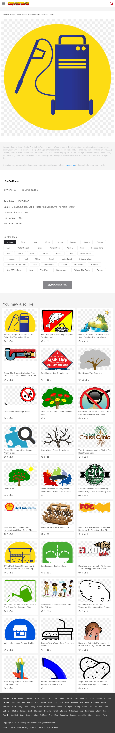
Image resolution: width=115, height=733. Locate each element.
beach (51, 259)
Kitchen (91, 715)
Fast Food (43, 715)
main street (67, 259)
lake (32, 253)
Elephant (74, 703)
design (86, 242)
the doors (78, 264)
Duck (61, 703)
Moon (91, 698)
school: (6, 711)
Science (106, 711)
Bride (26, 707)
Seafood (73, 715)
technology (11, 259)
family (32, 707)
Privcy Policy (22, 727)
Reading (47, 711)
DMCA (42, 727)
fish (35, 264)
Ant (13, 703)
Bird (23, 703)
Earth (50, 698)
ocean (100, 242)
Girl (95, 707)
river (23, 242)
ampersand (49, 264)
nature (60, 242)
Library (98, 711)
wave (47, 242)
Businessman (49, 707)
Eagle (67, 703)
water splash (23, 248)
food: (6, 715)
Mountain (107, 698)
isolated (9, 242)
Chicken (43, 703)
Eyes (70, 707)
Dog (55, 703)
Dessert (29, 715)
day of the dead (14, 270)
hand (35, 242)
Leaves (29, 698)
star (31, 270)
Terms (13, 727)
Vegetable (82, 715)
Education (63, 711)
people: (6, 707)
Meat (56, 715)
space (20, 253)
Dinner (98, 715)
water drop (55, 248)
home (84, 707)
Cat (36, 703)
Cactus (36, 698)
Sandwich (64, 715)
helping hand (97, 248)
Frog (87, 703)
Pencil (55, 711)
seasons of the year (16, 264)
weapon (94, 264)
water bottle (85, 253)
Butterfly (30, 703)
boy (100, 707)
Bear (18, 703)
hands (39, 248)
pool (26, 259)
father (106, 707)
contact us (70, 165)
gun (8, 248)
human (45, 253)
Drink (36, 715)
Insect (103, 703)
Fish (81, 703)
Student (15, 711)
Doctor (59, 707)
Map (81, 711)
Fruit (50, 715)
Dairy (22, 715)
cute (71, 253)
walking (77, 707)
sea (82, 248)
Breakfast (14, 715)
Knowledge (89, 711)
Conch (43, 698)
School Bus (73, 711)
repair (100, 270)
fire (8, 253)
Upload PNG (52, 727)
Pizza (105, 715)
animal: (6, 702)
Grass (76, 698)
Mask (14, 707)
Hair (90, 707)
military (38, 259)
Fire (55, 698)
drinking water (85, 259)
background (61, 270)
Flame (61, 698)
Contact (33, 727)
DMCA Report (12, 181)
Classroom (38, 711)
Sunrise (99, 698)
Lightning (84, 698)
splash (59, 253)
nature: (6, 698)
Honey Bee (95, 703)
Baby (20, 707)
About (5, 727)
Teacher (23, 711)
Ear (65, 707)
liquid (64, 264)
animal (70, 248)
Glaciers (69, 698)
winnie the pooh (82, 270)
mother (39, 707)
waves (73, 242)
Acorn (14, 698)
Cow (50, 703)
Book (30, 711)
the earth (44, 270)
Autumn (21, 698)
